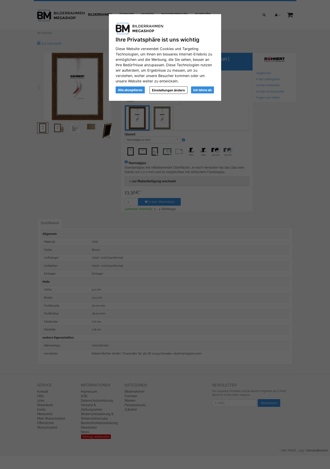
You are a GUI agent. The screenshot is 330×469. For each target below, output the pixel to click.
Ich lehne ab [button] (202, 90)
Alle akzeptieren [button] (130, 90)
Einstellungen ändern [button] (168, 90)
